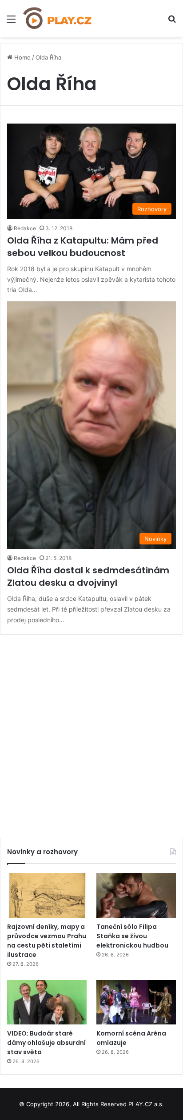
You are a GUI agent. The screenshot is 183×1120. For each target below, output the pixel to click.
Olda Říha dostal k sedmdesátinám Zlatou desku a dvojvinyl (88, 576)
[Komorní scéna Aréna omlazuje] (136, 1002)
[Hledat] (171, 22)
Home (21, 57)
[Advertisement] (91, 732)
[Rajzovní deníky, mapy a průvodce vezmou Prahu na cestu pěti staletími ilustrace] (47, 895)
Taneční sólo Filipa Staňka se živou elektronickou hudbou (132, 936)
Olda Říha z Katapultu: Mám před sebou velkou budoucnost (82, 246)
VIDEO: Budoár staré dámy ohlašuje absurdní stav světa (46, 1042)
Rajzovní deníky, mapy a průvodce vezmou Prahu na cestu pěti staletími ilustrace (46, 940)
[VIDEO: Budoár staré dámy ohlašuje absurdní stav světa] (47, 1002)
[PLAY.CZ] (57, 18)
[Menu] (11, 22)
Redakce (25, 228)
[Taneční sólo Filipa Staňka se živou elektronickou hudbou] (136, 895)
